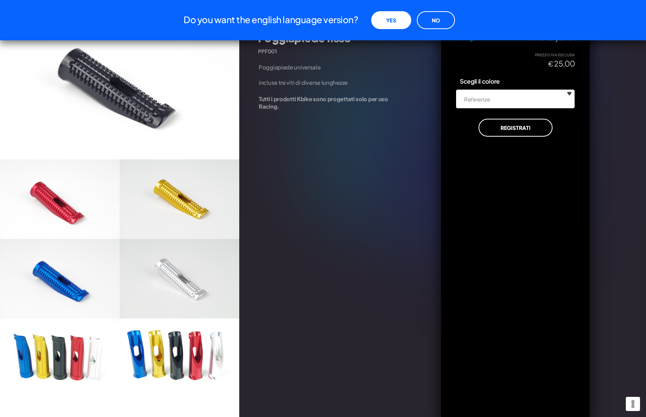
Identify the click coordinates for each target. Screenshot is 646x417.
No (436, 20)
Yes (391, 20)
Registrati (515, 127)
